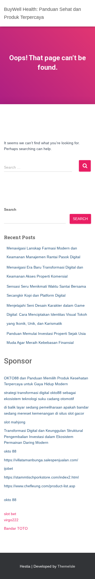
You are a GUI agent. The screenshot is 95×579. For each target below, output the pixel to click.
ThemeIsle (66, 566)
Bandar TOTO (16, 528)
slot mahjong (14, 422)
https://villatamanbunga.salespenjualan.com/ (41, 460)
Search (10, 209)
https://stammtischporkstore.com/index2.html (41, 477)
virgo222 (11, 520)
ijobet (8, 468)
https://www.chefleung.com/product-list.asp (39, 486)
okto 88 (10, 451)
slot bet (10, 514)
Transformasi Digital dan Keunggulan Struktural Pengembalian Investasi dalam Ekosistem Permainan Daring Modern (43, 436)
